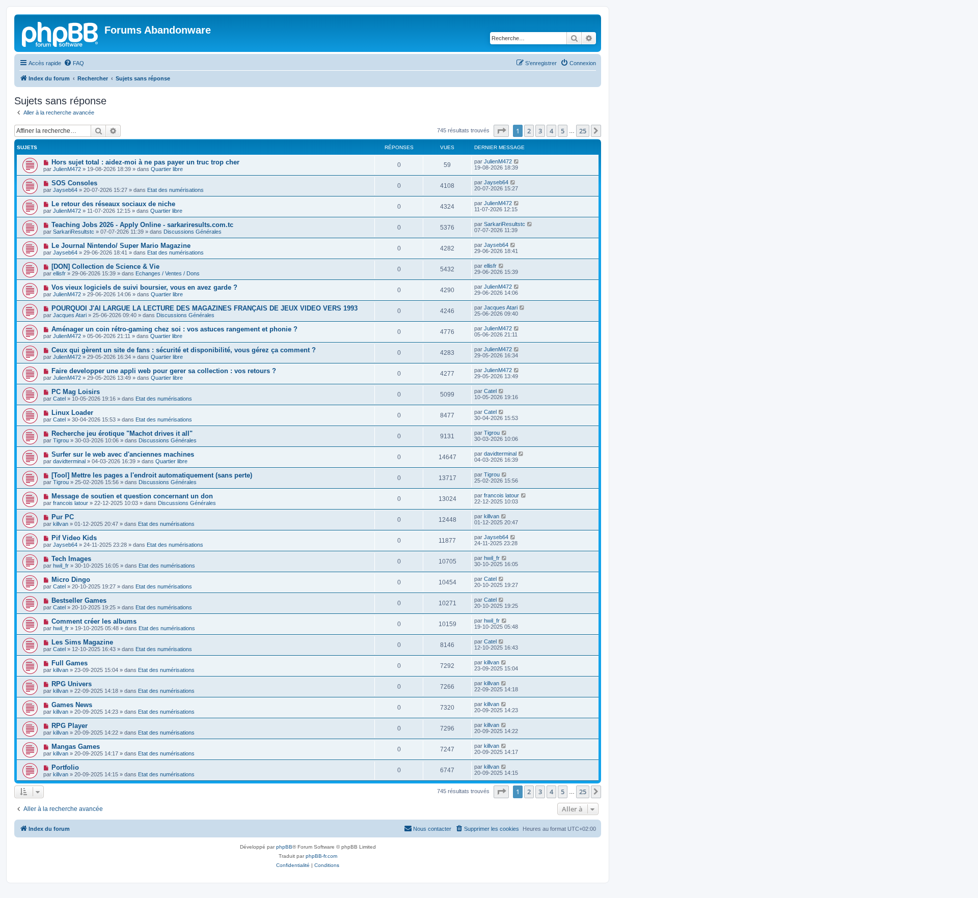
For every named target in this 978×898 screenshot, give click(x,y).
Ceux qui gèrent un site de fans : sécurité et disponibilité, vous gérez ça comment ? (183, 350)
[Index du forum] (60, 33)
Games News (71, 705)
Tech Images (71, 559)
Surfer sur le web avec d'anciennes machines (122, 454)
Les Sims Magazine (82, 642)
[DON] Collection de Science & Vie (105, 266)
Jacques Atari (70, 315)
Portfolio (65, 767)
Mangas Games (75, 746)
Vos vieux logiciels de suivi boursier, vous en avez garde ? (144, 287)
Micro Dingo (70, 579)
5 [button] (562, 130)
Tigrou (61, 440)
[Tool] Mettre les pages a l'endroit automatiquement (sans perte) (151, 475)
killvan (60, 524)
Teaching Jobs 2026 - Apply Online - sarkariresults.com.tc (142, 225)
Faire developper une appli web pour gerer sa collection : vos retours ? (163, 371)
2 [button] (529, 130)
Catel (59, 399)
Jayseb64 (65, 190)
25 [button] (582, 130)
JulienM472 (67, 169)
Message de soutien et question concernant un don (132, 496)
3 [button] (540, 130)
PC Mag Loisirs (75, 392)
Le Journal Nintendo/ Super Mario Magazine (121, 245)
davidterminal (69, 461)
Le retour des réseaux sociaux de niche (113, 204)
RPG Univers (71, 684)
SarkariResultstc (73, 232)
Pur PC (62, 517)
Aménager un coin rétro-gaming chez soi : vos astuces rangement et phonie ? (174, 329)
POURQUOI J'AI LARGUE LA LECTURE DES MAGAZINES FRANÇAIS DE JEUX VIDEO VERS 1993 (204, 308)
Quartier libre (167, 169)
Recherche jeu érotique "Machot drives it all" (122, 433)
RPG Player (69, 725)
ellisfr (59, 273)
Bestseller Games (78, 600)
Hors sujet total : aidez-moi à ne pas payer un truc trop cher (145, 162)
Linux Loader (72, 412)
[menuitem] (74, 63)
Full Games (69, 663)
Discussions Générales (193, 232)
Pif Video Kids (74, 538)
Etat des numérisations (175, 190)
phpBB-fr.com (321, 856)
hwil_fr (61, 566)
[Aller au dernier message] (516, 161)
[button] (501, 131)
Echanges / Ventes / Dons (167, 273)
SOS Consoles (74, 183)
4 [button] (551, 130)
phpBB (284, 847)
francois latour (70, 503)
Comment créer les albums (94, 621)
